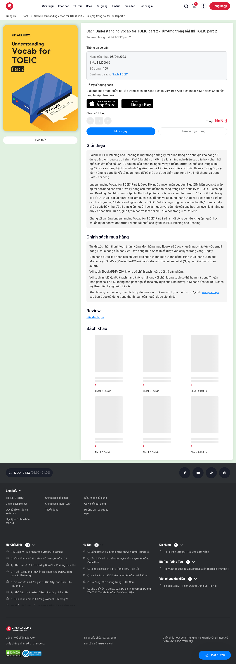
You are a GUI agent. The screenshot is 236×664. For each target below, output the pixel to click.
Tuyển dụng (51, 509)
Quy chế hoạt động (95, 503)
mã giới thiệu (210, 292)
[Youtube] (198, 472)
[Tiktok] (211, 472)
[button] (186, 6)
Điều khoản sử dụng (95, 497)
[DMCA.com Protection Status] (13, 654)
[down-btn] (90, 120)
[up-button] (108, 120)
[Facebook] (184, 472)
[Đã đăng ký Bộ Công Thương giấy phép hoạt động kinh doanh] (31, 654)
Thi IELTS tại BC (15, 497)
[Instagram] (224, 472)
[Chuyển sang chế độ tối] (203, 6)
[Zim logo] (9, 6)
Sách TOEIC (120, 74)
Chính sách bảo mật (56, 497)
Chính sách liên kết (16, 503)
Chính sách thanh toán (58, 503)
